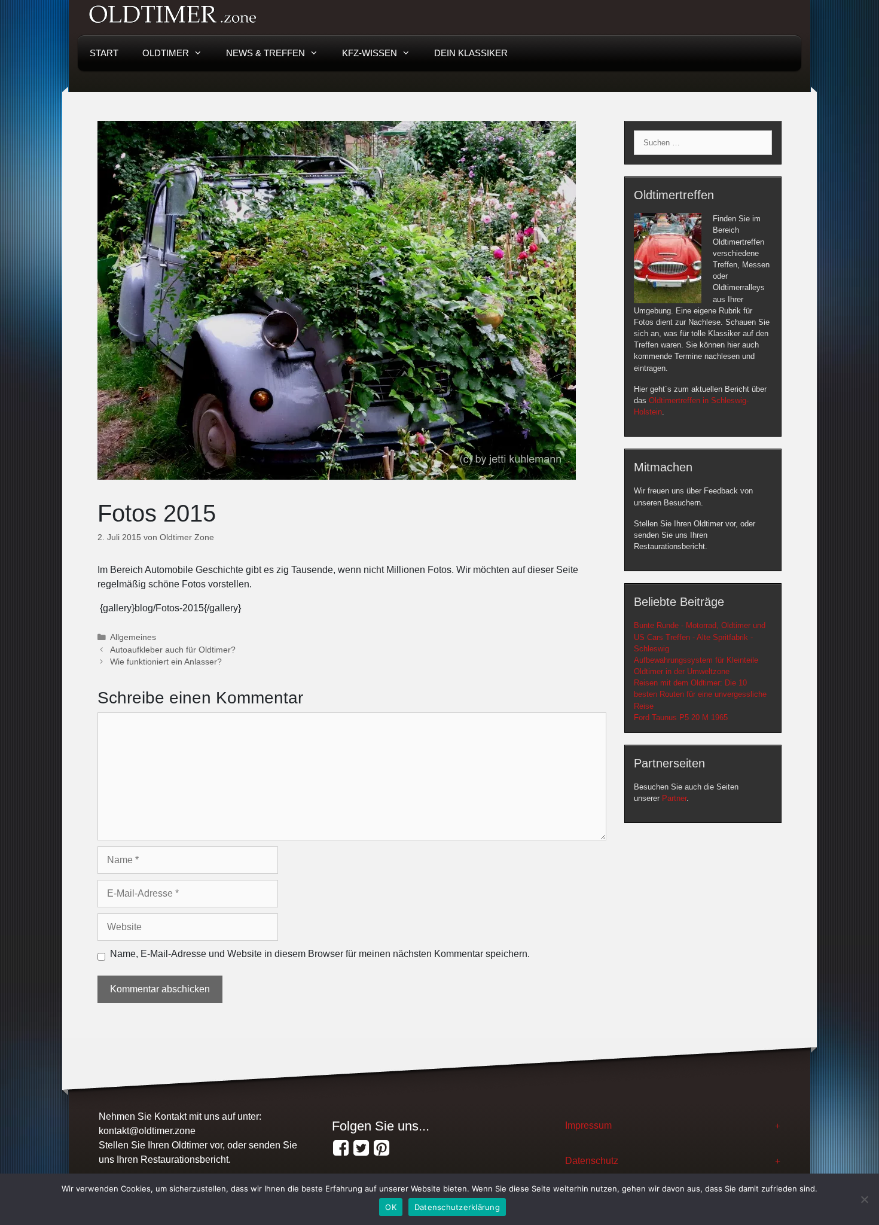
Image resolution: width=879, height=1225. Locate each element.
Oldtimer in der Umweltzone (682, 671)
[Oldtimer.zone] (341, 1148)
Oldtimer (165, 53)
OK (390, 1207)
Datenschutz (591, 1161)
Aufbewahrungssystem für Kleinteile (696, 660)
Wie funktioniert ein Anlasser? (166, 661)
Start (104, 53)
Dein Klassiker (471, 53)
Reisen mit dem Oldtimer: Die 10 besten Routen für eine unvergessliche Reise (700, 694)
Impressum (588, 1125)
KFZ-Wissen (369, 53)
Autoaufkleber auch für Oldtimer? (173, 649)
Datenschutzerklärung (457, 1207)
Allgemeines (133, 637)
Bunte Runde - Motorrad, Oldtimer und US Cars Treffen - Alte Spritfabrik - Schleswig (699, 637)
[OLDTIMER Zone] (361, 1148)
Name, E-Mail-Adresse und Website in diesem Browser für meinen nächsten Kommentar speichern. (320, 954)
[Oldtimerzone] (381, 1148)
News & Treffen (265, 53)
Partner (674, 798)
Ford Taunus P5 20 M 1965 (681, 717)
